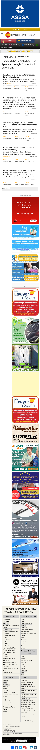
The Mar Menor (11, 616)
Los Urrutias (7, 646)
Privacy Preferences (21, 741)
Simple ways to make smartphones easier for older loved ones (19, 76)
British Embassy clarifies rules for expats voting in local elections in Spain (19, 171)
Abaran (5, 682)
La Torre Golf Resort (9, 635)
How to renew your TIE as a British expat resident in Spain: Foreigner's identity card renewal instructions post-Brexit (19, 100)
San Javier (6, 660)
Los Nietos (6, 644)
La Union (5, 638)
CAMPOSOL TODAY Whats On (11, 726)
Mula (22, 672)
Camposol (17, 88)
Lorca (22, 638)
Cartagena (6, 621)
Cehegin (23, 662)
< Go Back (5, 188)
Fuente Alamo (25, 631)
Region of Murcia (19, 138)
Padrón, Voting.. (29, 184)
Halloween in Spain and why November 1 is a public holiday (19, 149)
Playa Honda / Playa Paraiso (9, 653)
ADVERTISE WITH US (23, 29)
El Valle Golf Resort (9, 693)
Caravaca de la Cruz (27, 660)
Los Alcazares (7, 640)
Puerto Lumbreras (26, 644)
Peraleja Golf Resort (9, 707)
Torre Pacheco (7, 672)
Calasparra (24, 658)
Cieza (22, 664)
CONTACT (14, 29)
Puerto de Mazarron (27, 642)
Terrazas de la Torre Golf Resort (10, 669)
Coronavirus (6, 729)
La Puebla (6, 633)
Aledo (22, 621)
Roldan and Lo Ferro (9, 658)
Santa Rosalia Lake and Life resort (10, 665)
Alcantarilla (6, 684)
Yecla (22, 674)
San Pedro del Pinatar (9, 662)
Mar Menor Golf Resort (10, 648)
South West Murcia (29, 616)
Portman (5, 656)
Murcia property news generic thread (12, 733)
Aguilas (23, 619)
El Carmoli (6, 623)
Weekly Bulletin (7, 734)
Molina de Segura (8, 701)
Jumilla (23, 668)
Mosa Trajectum (8, 703)
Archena (5, 686)
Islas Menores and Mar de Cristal (11, 626)
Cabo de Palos (7, 619)
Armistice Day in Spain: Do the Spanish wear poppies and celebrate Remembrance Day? (20, 125)
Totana (23, 648)
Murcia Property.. (7, 113)
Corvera (5, 690)
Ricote (5, 709)
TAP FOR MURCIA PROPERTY (20, 51)
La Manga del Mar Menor (10, 631)
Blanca (5, 688)
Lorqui (5, 699)
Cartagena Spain (7, 728)
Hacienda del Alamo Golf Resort (28, 634)
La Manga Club (7, 629)
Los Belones (6, 642)
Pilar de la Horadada (9, 650)
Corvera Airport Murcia (9, 730)
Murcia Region (7, 88)
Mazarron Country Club (28, 704)
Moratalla (24, 670)
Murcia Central (10, 677)
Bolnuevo (23, 625)
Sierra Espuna (25, 646)
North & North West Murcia (28, 652)
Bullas (22, 656)
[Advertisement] (25, 384)
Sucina (5, 711)
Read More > (33, 83)
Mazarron (24, 640)
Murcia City (6, 705)
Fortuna (23, 666)
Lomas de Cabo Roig (27, 721)
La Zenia (23, 719)
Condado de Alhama (27, 629)
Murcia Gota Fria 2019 (9, 732)
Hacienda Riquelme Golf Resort (10, 696)
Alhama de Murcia (26, 623)
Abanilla (5, 680)
